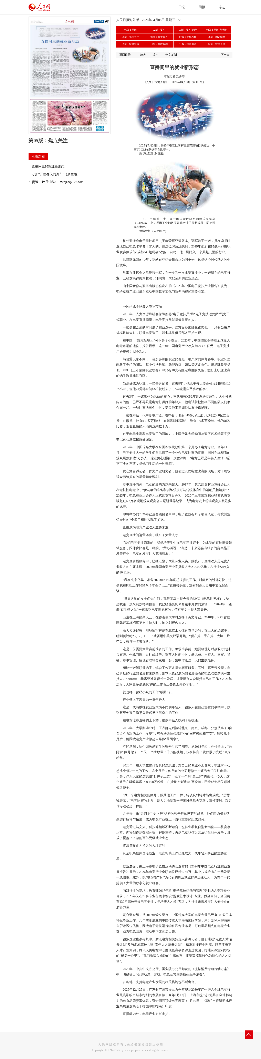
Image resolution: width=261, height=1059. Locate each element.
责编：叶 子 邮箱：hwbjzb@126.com (57, 182)
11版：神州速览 (187, 44)
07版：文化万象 (187, 36)
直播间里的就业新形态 (48, 166)
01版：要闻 (130, 29)
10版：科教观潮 (159, 44)
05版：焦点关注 (130, 36)
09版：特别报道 (130, 44)
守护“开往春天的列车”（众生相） (56, 174)
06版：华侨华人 (159, 36)
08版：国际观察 (216, 36)
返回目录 (125, 54)
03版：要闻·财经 (188, 29)
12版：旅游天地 (216, 44)
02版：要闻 (159, 29)
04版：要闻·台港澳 (216, 29)
